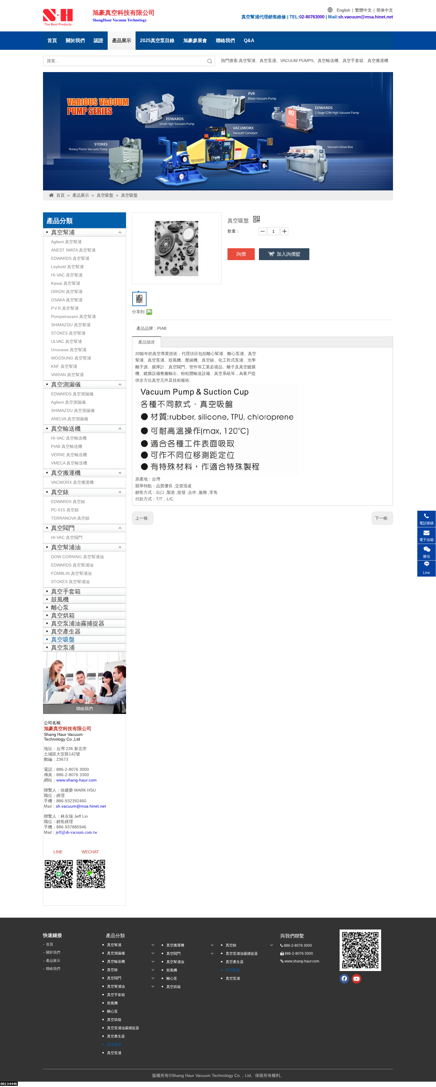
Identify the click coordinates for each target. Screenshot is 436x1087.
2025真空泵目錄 (157, 40)
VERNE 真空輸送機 (69, 454)
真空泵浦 (63, 647)
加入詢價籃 (288, 254)
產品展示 (121, 40)
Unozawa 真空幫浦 (68, 349)
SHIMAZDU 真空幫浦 (70, 324)
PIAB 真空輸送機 (66, 446)
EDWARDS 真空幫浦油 (72, 565)
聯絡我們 (225, 40)
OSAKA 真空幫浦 (66, 299)
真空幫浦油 (66, 547)
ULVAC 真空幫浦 (66, 341)
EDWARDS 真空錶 (68, 501)
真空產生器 (66, 631)
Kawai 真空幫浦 (65, 283)
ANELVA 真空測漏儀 (69, 418)
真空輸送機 (66, 428)
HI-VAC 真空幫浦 (66, 275)
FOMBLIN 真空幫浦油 (71, 573)
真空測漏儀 (66, 384)
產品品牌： (146, 328)
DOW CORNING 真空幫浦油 (77, 556)
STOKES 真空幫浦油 (70, 581)
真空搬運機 (66, 472)
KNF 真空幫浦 (64, 366)
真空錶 (60, 492)
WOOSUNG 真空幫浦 (71, 358)
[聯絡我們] (84, 683)
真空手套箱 (66, 591)
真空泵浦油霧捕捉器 (77, 623)
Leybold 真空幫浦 (67, 266)
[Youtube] (356, 978)
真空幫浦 (63, 232)
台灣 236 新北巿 (71, 748)
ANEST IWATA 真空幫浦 (73, 250)
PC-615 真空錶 (65, 509)
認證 (98, 40)
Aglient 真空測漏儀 (68, 402)
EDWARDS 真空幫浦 (70, 258)
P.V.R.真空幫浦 (65, 308)
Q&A (249, 40)
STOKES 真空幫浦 (68, 333)
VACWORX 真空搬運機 (72, 482)
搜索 (210, 61)
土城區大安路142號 (62, 754)
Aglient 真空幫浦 (66, 241)
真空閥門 (63, 528)
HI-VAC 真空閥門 (66, 537)
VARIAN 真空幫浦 (67, 374)
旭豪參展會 (195, 40)
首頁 (52, 40)
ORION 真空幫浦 (66, 291)
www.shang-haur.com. (302, 961)
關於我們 (75, 40)
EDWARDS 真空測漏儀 (72, 393)
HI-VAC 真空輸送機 (69, 438)
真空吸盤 (63, 639)
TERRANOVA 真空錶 (70, 518)
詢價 (241, 254)
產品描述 (146, 342)
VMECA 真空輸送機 (69, 463)
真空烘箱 (63, 615)
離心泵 (60, 607)
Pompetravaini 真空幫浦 (73, 316)
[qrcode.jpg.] (360, 950)
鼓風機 (60, 599)
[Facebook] (344, 978)
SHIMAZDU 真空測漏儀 (73, 410)
